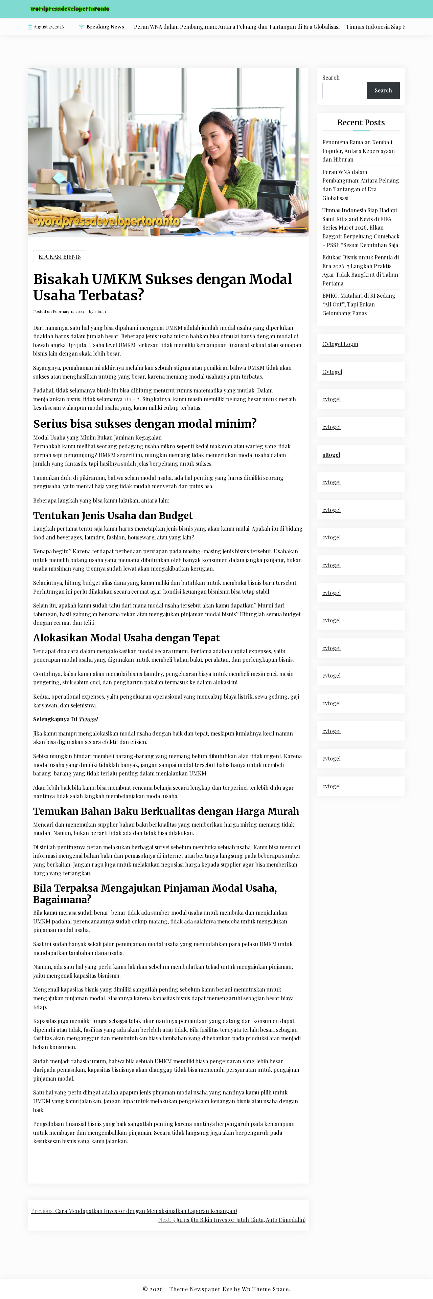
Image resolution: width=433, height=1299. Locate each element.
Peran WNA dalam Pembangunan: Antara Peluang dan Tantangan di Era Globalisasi (360, 184)
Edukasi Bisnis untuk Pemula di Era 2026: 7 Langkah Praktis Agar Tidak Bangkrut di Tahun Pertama (360, 270)
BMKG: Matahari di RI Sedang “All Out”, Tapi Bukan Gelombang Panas (358, 304)
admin (100, 311)
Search (331, 77)
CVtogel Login (340, 343)
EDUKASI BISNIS (60, 256)
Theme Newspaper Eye (200, 1289)
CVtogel (332, 371)
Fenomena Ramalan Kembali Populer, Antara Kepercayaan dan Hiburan (358, 151)
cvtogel (331, 399)
